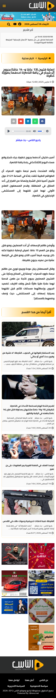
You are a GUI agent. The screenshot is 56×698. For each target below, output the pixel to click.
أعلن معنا (29, 680)
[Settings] (47, 131)
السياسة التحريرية (16, 686)
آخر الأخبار (28, 30)
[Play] (8, 131)
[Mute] (34, 131)
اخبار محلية (28, 58)
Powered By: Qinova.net (28, 693)
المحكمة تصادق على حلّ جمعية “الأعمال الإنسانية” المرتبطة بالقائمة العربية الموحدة (29, 41)
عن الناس (43, 680)
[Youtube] (14, 24)
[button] (4, 5)
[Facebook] (19, 24)
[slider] (18, 131)
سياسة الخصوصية (39, 686)
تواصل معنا (13, 680)
